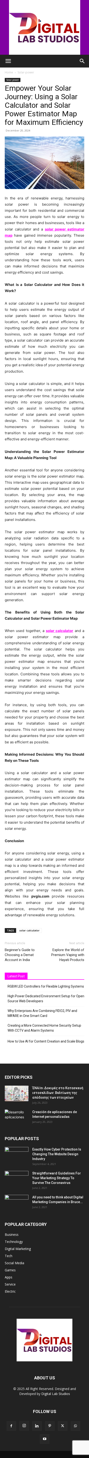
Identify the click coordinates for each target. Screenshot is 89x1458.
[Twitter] (62, 1426)
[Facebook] (11, 1426)
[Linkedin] (37, 1426)
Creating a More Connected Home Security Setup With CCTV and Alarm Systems (44, 1028)
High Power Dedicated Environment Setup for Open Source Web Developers (46, 998)
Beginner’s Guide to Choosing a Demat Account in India (20, 955)
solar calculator (29, 930)
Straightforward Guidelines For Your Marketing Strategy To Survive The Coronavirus (56, 1178)
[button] (8, 61)
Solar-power (26, 72)
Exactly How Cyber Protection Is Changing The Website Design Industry (56, 1154)
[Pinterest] (50, 1426)
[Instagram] (24, 1426)
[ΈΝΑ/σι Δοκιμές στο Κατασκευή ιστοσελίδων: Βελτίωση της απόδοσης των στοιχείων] (16, 1093)
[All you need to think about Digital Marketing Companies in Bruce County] (16, 1203)
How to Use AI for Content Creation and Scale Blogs (46, 1041)
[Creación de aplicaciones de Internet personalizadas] (16, 1118)
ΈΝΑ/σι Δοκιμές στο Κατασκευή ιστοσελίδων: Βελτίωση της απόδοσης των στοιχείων (57, 1092)
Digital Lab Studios (55, 1393)
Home (9, 72)
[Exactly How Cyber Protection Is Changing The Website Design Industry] (16, 1155)
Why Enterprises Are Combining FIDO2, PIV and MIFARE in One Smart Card (42, 1013)
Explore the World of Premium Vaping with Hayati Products (67, 955)
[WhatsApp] (75, 1426)
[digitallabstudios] (44, 27)
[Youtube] (44, 1439)
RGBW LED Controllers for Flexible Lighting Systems (46, 986)
